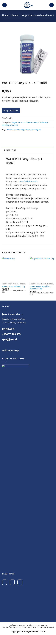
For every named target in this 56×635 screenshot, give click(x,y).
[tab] (28, 150)
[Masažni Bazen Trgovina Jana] (28, 5)
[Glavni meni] (4, 5)
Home (5, 15)
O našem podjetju (16, 625)
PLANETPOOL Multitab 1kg (13, 286)
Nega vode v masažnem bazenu (37, 15)
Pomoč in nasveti (12, 627)
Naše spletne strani (37, 625)
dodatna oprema (13, 129)
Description (10, 150)
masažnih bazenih (28, 181)
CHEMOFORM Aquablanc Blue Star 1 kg (40, 287)
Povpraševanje (10, 110)
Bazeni (14, 15)
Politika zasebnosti (43, 627)
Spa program (35, 129)
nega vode (25, 129)
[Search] (51, 5)
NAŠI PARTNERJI (10, 350)
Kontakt (26, 627)
